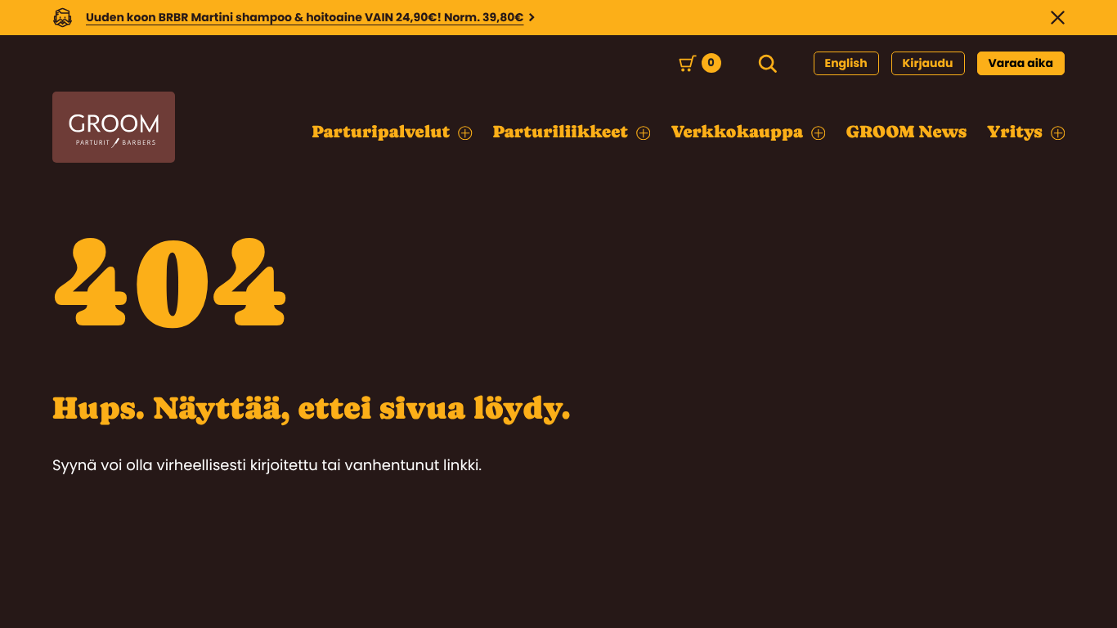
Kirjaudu (928, 63)
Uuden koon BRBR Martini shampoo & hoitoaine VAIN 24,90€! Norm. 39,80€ (305, 17)
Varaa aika (1021, 63)
